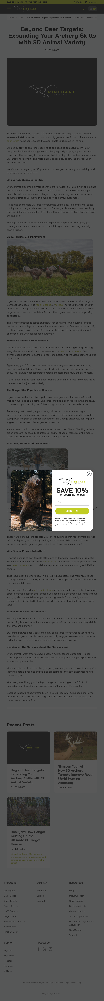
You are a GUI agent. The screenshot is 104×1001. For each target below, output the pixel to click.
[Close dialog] (89, 474)
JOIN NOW (72, 511)
